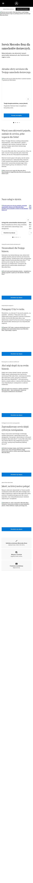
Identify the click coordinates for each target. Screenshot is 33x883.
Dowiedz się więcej (16, 297)
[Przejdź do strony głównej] (16, 3)
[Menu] (3, 3)
